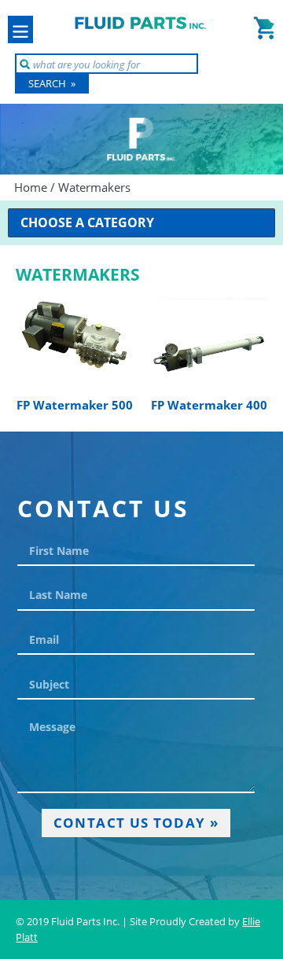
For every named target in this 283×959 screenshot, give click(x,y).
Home (30, 187)
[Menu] (20, 29)
